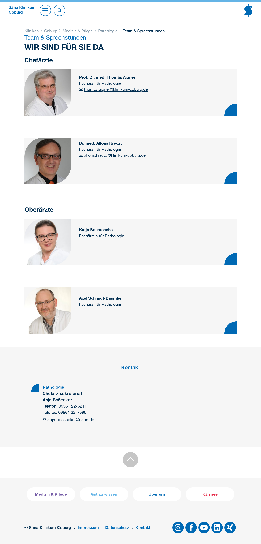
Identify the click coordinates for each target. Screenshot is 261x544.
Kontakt (142, 527)
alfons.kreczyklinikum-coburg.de (114, 155)
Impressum (88, 527)
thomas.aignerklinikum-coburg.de (116, 89)
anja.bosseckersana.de (70, 419)
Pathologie (108, 30)
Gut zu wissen (104, 494)
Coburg (50, 30)
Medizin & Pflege (78, 30)
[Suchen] (59, 10)
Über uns (157, 494)
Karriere (210, 494)
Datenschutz (117, 527)
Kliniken (32, 30)
